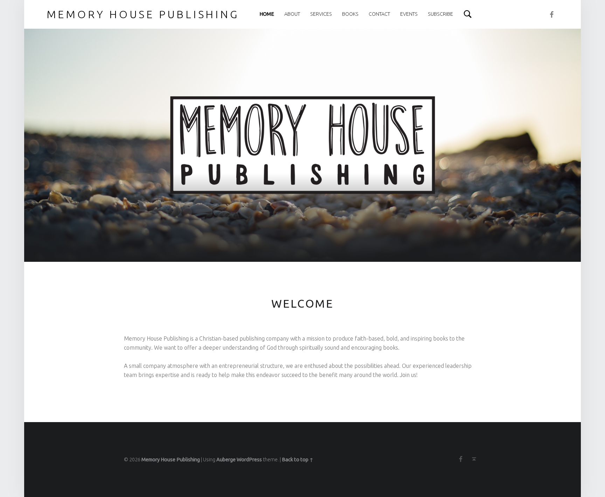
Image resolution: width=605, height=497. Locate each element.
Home (266, 14)
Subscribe (440, 14)
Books (350, 14)
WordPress (249, 459)
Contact (379, 14)
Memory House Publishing (170, 459)
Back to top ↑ (297, 459)
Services (321, 14)
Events (409, 14)
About (292, 14)
